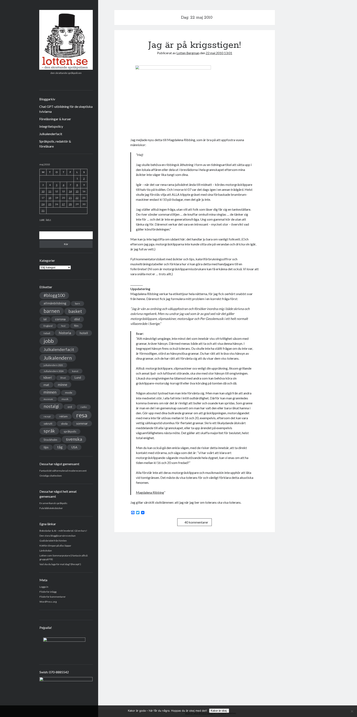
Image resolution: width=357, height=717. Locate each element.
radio (84, 406)
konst (75, 371)
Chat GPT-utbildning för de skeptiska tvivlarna (66, 108)
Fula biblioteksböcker (51, 508)
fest (63, 325)
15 (77, 191)
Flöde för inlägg (47, 591)
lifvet (63, 377)
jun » (48, 219)
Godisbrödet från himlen (53, 540)
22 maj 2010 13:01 (219, 53)
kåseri (48, 377)
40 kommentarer (196, 522)
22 (77, 197)
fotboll (47, 333)
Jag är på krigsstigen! (194, 45)
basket (75, 311)
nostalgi (51, 406)
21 (70, 197)
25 (49, 204)
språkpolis (70, 431)
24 (43, 204)
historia (65, 332)
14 (70, 191)
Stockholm (50, 439)
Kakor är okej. (219, 710)
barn (77, 303)
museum (48, 399)
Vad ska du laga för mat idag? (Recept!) (60, 564)
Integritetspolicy (51, 126)
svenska (74, 439)
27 (63, 204)
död (77, 319)
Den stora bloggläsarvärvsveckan (57, 535)
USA (74, 447)
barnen (52, 311)
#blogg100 (54, 295)
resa (81, 415)
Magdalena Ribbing (150, 492)
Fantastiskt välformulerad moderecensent (63, 470)
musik (65, 399)
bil (45, 319)
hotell (84, 333)
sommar (82, 423)
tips (46, 447)
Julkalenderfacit (50, 134)
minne (62, 385)
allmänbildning (55, 303)
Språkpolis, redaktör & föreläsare (55, 143)
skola (64, 423)
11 (49, 191)
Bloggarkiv (47, 99)
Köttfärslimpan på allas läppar (55, 545)
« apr (42, 219)
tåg (60, 447)
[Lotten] (66, 68)
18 (49, 197)
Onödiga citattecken (50, 475)
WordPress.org (48, 601)
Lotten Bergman (187, 53)
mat (46, 385)
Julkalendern (58, 358)
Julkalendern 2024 (53, 371)
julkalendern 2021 (53, 365)
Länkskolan (45, 550)
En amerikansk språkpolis (53, 503)
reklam (63, 416)
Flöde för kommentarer (52, 596)
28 (70, 204)
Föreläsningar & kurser (55, 119)
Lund (78, 377)
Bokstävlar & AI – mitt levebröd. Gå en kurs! (63, 530)
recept (47, 416)
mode (68, 392)
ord (70, 406)
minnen (50, 392)
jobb (49, 341)
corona (60, 319)
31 (43, 210)
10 (43, 191)
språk (49, 431)
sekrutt (48, 423)
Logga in (43, 586)
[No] (352, 711)
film (76, 325)
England (48, 325)
